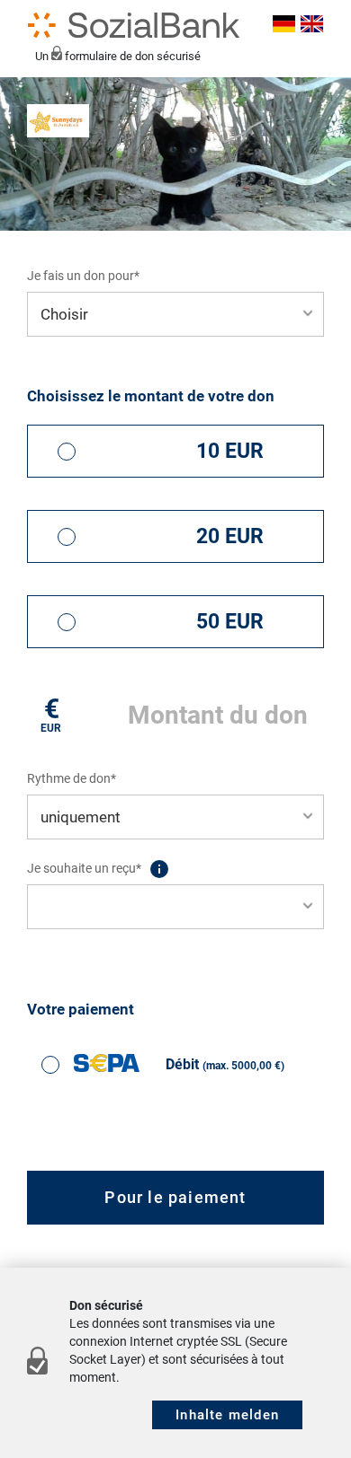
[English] (309, 25)
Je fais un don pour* (83, 275)
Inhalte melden (227, 1415)
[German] (282, 25)
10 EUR (230, 451)
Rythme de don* (71, 778)
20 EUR (230, 536)
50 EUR (230, 622)
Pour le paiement (175, 1197)
